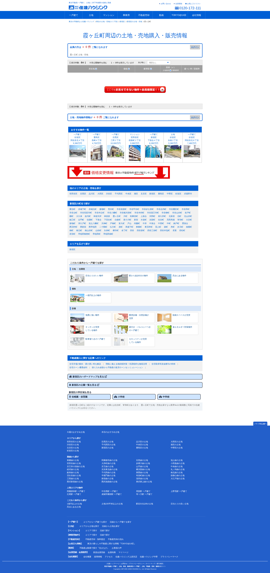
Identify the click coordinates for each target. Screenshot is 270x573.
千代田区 (119, 194)
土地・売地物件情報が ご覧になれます (94, 117)
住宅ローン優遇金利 (78, 367)
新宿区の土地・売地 (134, 22)
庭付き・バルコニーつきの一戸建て (140, 328)
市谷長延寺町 (86, 213)
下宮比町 (108, 220)
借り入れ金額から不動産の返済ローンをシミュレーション (117, 367)
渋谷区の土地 (73, 444)
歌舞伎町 (134, 216)
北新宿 (172, 216)
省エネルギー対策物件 (182, 327)
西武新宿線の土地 (75, 481)
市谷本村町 (139, 213)
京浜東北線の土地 (109, 469)
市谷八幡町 (112, 213)
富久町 (122, 223)
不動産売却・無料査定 (95, 539)
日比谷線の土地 (74, 475)
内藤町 (137, 223)
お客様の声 (117, 548)
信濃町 (90, 220)
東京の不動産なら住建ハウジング (81, 22)
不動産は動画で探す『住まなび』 (94, 548)
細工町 (72, 220)
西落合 (185, 223)
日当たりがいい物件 (94, 275)
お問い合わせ (166, 4)
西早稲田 (93, 227)
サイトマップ (150, 563)
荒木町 (111, 209)
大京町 (189, 220)
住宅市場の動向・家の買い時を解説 (85, 364)
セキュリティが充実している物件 (138, 340)
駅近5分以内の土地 (144, 504)
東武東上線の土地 (144, 481)
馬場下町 (129, 227)
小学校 (121, 397)
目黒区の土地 (107, 441)
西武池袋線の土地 (109, 481)
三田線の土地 (73, 478)
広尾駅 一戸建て (74, 494)
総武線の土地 (73, 469)
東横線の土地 (73, 460)
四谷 (132, 230)
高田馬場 (171, 220)
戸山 (129, 223)
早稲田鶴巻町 (84, 234)
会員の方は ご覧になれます (89, 47)
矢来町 (107, 230)
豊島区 (161, 194)
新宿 (136, 220)
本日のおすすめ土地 (110, 432)
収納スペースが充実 (181, 315)
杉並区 (178, 194)
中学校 (166, 397)
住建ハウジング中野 (149, 557)
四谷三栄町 (152, 230)
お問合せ (124, 563)
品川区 (92, 194)
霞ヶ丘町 (117, 216)
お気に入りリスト (194, 4)
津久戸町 (82, 223)
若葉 (175, 230)
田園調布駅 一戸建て (76, 491)
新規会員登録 (99, 552)
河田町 (152, 216)
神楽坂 (107, 216)
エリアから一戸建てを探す (95, 522)
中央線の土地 (177, 466)
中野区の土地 (177, 448)
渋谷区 (109, 194)
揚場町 (102, 209)
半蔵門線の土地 (108, 475)
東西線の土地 (142, 472)
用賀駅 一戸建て (143, 491)
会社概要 (87, 557)
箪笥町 (180, 220)
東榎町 (139, 227)
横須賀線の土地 (143, 469)
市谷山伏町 (177, 213)
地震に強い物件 (92, 315)
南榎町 (189, 227)
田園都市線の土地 (109, 460)
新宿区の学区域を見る (80, 392)
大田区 (100, 194)
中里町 (161, 223)
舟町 (173, 227)
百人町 (158, 227)
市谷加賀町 (122, 209)
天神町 (104, 223)
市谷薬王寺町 (153, 213)
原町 (121, 227)
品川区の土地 (142, 441)
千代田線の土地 (108, 472)
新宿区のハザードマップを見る (89, 376)
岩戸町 (188, 213)
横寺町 (116, 230)
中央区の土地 (142, 444)
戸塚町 (113, 223)
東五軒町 (149, 227)
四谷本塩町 (165, 230)
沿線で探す (105, 530)
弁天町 (180, 227)
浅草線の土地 (142, 478)
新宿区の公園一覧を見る (84, 385)
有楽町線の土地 (143, 475)
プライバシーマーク (169, 557)
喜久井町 (162, 216)
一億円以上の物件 (93, 295)
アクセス (109, 557)
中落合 (152, 223)
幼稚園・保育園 (79, 397)
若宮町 (72, 234)
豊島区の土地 (142, 448)
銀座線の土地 (73, 472)
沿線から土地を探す (111, 526)
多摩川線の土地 (143, 463)
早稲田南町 (108, 234)
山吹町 (98, 230)
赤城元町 (93, 209)
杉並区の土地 (73, 451)
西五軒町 (73, 227)
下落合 (98, 220)
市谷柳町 (165, 213)
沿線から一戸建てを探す (120, 522)
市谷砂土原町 (148, 209)
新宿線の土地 (107, 478)
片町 (125, 216)
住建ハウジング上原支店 (126, 557)
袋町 (166, 227)
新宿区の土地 (107, 448)
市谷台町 (73, 213)
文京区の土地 (73, 448)
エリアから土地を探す (89, 526)
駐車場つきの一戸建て (95, 339)
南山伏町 (89, 230)
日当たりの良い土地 (179, 504)
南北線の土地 (177, 472)
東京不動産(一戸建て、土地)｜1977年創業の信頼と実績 (90, 3)
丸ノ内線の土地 (177, 469)
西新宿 (83, 227)
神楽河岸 (97, 216)
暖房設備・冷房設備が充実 (139, 316)
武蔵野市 (188, 194)
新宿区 (122, 22)
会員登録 (178, 4)
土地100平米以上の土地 (112, 504)
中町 (169, 223)
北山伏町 (188, 216)
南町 (71, 230)
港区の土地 (176, 444)
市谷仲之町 (99, 213)
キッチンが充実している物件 (92, 328)
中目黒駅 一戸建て (110, 491)
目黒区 (83, 194)
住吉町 (161, 220)
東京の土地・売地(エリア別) (107, 22)
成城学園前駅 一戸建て (112, 494)
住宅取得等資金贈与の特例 (163, 364)
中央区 (128, 194)
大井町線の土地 (108, 463)
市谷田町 (186, 209)
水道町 (144, 220)
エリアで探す (91, 530)
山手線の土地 (142, 466)
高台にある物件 (179, 275)
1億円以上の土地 (74, 504)
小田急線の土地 (177, 463)
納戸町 (176, 223)
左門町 (81, 220)
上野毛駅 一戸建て (179, 491)
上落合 (144, 216)
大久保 (79, 216)
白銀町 (118, 220)
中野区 (170, 194)
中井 (145, 223)
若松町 (182, 230)
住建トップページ (113, 563)
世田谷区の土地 (74, 441)
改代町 (88, 216)
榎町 (71, 216)
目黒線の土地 (142, 460)
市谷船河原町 (126, 213)
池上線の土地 (177, 460)
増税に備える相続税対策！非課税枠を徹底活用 (126, 364)
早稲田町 (97, 234)
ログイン (195, 47)
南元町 (79, 230)
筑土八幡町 (94, 223)
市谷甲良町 (134, 209)
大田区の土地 (177, 441)
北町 (179, 216)
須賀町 (152, 220)
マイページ (123, 552)
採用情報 (98, 557)
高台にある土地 (74, 507)
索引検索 (160, 563)
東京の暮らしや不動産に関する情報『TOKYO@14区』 (111, 543)
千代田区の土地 (108, 444)
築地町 (72, 223)
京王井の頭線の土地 (76, 466)
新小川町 (127, 220)
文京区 (144, 194)
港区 (136, 194)
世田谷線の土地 (74, 463)
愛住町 (72, 209)
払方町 (113, 227)
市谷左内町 (161, 209)
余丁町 (124, 230)
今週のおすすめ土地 (76, 432)
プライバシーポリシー (136, 563)
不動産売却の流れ (116, 539)
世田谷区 (73, 194)
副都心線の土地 (177, 475)
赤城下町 (82, 209)
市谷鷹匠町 (174, 209)
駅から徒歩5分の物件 (138, 275)
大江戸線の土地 (177, 478)
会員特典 (112, 552)
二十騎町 (103, 227)
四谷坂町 (141, 230)
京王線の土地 (107, 466)
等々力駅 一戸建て (144, 494)
